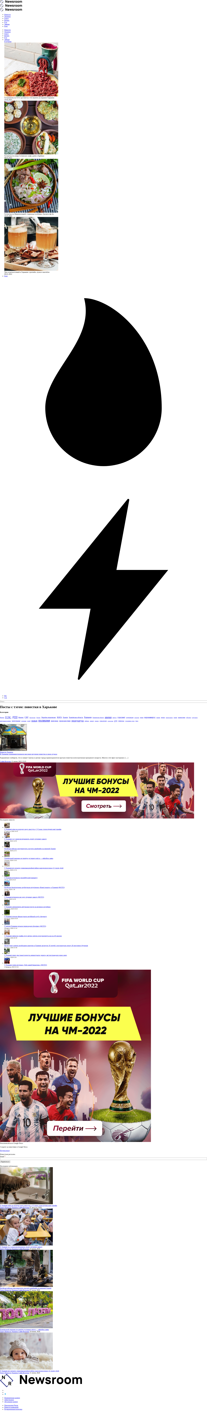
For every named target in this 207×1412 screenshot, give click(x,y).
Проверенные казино (12, 1398)
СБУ (26, 717)
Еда (5, 22)
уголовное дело (130, 721)
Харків (65, 717)
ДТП (14, 717)
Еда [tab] (5, 41)
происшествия (65, 721)
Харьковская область (98, 717)
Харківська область (76, 717)
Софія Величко (5, 761)
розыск (97, 721)
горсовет (121, 717)
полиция (44, 720)
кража (158, 717)
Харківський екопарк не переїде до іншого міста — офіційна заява (28, 858)
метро (163, 717)
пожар (34, 720)
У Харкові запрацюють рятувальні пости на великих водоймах (27, 907)
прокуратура (77, 720)
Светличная (32, 717)
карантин (136, 717)
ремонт (92, 721)
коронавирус (149, 717)
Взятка (2, 717)
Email (2, 1156)
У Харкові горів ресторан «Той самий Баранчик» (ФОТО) (25, 965)
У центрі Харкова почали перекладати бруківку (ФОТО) (25, 926)
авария (108, 717)
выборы (115, 717)
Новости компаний (11, 1407)
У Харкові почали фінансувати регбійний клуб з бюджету (25, 916)
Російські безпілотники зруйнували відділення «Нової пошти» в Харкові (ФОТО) (34, 887)
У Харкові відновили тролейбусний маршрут (21, 878)
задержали (129, 717)
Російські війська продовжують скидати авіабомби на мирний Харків (30, 849)
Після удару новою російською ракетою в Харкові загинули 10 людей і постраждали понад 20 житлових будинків (46, 946)
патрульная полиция (5, 721)
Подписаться (4, 1151)
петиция (23, 721)
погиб (28, 721)
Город (6, 18)
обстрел (188, 717)
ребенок (87, 721)
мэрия (175, 717)
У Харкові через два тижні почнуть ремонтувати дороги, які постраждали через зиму (35, 955)
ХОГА (59, 717)
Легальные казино (11, 1402)
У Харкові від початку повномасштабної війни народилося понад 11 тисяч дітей (33, 868)
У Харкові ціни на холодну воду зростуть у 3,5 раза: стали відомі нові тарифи (32, 829)
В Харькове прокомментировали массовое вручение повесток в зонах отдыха (28, 754)
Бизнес (6, 20)
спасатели (103, 721)
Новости (7, 15)
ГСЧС (8, 717)
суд (115, 721)
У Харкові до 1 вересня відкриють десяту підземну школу (25, 839)
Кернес (21, 717)
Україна (38, 717)
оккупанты (195, 717)
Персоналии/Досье (11, 1405)
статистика (110, 721)
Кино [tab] (9, 41)
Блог (6, 26)
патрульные (16, 721)
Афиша (7, 24)
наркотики (181, 717)
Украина (7, 16)
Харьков (88, 717)
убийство (121, 721)
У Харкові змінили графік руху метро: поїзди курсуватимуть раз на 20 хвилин (33, 936)
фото (137, 721)
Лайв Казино (9, 1400)
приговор (54, 721)
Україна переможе (48, 717)
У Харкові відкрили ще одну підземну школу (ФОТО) (24, 897)
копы (141, 717)
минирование (169, 717)
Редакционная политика (13, 1409)
